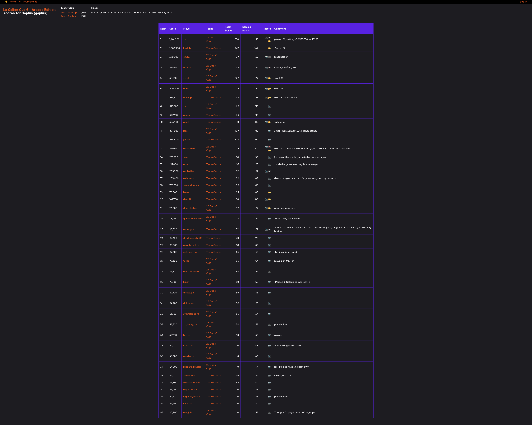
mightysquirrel (191, 245)
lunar (186, 282)
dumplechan (190, 208)
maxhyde (188, 356)
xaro (185, 106)
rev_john (188, 412)
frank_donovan (191, 185)
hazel (186, 192)
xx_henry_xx (190, 324)
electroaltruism (191, 382)
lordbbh (187, 48)
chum (186, 57)
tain (185, 157)
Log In (523, 1)
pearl (186, 122)
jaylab (186, 139)
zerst (186, 78)
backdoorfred (191, 271)
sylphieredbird (191, 314)
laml (185, 131)
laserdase (188, 403)
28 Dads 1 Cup (69, 12)
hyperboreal (190, 389)
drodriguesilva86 (192, 238)
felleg (186, 261)
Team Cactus (68, 16)
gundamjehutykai (193, 218)
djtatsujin (188, 292)
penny (186, 115)
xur (185, 39)
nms (185, 164)
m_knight (188, 229)
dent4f (187, 199)
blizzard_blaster (192, 367)
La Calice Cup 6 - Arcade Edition (29, 10)
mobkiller (188, 171)
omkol (187, 67)
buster (187, 335)
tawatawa (189, 375)
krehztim (188, 345)
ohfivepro (188, 97)
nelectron (188, 178)
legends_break (191, 396)
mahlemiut (189, 148)
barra (186, 88)
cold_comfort (191, 252)
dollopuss (188, 303)
